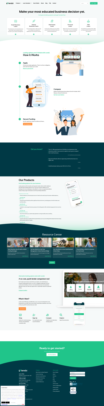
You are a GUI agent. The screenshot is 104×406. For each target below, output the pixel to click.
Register (95, 3)
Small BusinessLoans (15, 25)
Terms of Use (55, 383)
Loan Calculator (26, 3)
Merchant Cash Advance (41, 376)
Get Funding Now (27, 124)
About (42, 3)
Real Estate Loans (52, 25)
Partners (54, 376)
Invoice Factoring (39, 374)
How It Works (36, 3)
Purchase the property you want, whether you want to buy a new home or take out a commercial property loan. (52, 30)
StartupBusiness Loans (33, 25)
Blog (46, 3)
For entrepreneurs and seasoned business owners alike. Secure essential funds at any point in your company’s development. (15, 30)
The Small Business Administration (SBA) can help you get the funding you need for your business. (88, 30)
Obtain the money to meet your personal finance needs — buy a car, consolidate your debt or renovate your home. (70, 30)
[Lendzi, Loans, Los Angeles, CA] (76, 384)
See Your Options (52, 354)
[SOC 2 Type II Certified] (73, 390)
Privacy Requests (56, 391)
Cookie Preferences (40, 381)
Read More (52, 262)
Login (92, 3)
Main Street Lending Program (42, 372)
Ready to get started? (28, 68)
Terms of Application (57, 385)
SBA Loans (88, 25)
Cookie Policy (55, 389)
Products (18, 3)
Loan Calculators (39, 379)
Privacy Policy (55, 387)
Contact (54, 3)
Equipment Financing (40, 378)
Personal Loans (70, 25)
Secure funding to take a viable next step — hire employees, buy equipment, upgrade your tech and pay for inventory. (34, 30)
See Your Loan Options (59, 94)
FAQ (50, 3)
